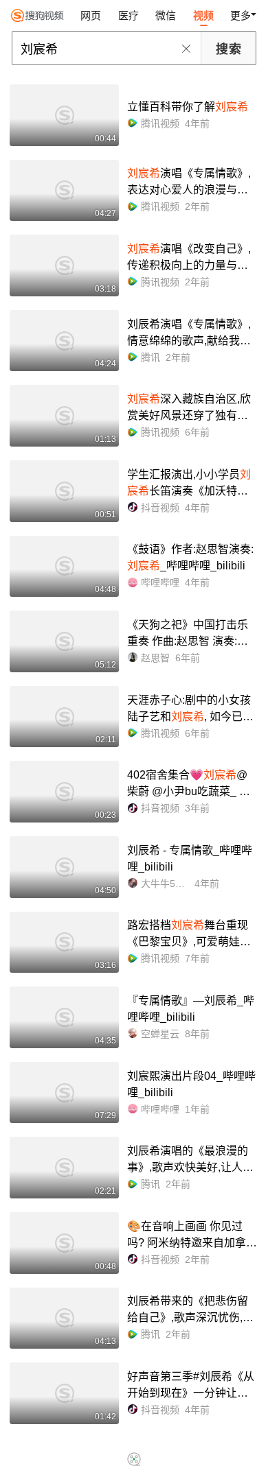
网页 (90, 15)
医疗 (128, 15)
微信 (165, 15)
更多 (240, 15)
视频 (203, 15)
